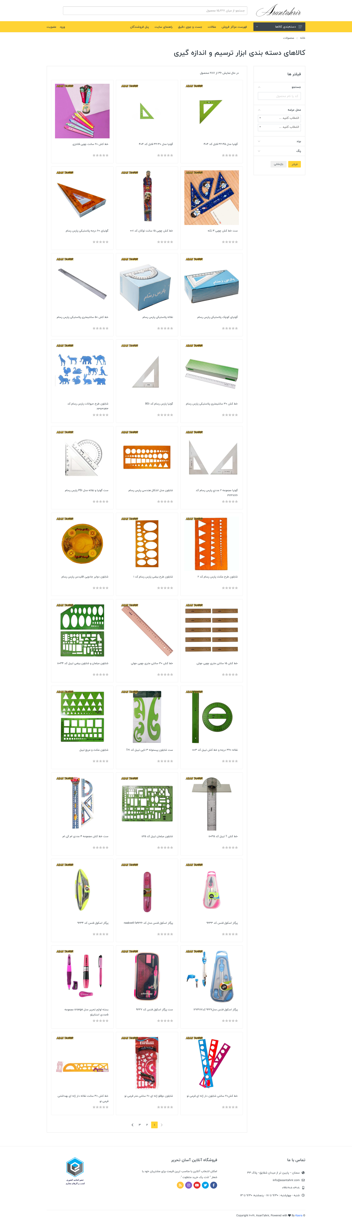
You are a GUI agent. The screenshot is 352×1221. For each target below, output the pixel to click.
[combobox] (279, 118)
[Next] (132, 1125)
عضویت (51, 26)
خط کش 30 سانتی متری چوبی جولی (152, 663)
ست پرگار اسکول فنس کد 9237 (154, 1009)
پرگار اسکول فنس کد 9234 (92, 922)
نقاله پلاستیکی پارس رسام (158, 317)
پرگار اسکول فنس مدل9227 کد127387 (216, 1009)
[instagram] (188, 1185)
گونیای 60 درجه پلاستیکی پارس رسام (87, 230)
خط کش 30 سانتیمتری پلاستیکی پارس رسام (212, 403)
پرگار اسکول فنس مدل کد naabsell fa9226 (148, 922)
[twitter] (205, 1185)
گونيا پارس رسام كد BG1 (159, 403)
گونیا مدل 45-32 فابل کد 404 (221, 144)
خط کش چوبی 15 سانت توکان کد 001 (151, 230)
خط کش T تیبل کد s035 (223, 836)
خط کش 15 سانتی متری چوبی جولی (217, 663)
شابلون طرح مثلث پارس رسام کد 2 (218, 576)
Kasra (298, 1215)
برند (299, 141)
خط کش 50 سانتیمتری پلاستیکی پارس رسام (82, 317)
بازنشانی (278, 164)
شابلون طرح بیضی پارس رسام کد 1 (153, 576)
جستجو (296, 86)
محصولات (288, 37)
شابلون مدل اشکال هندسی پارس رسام (151, 490)
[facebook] (213, 1185)
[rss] (180, 1185)
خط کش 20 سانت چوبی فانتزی (90, 144)
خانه (302, 37)
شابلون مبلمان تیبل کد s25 (157, 836)
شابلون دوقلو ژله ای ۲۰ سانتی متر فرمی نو (148, 1095)
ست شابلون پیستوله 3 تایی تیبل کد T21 (149, 749)
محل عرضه (294, 109)
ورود (62, 26)
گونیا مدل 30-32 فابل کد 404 (156, 144)
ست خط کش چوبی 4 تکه (223, 230)
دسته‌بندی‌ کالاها (285, 26)
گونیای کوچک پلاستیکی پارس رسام (217, 317)
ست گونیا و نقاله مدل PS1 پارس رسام (86, 490)
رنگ (298, 150)
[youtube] (197, 1185)
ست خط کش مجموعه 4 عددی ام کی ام (85, 836)
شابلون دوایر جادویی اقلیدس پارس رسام (85, 576)
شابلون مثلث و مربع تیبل (93, 749)
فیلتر (294, 164)
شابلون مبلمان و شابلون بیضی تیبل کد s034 (82, 663)
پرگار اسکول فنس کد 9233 (222, 922)
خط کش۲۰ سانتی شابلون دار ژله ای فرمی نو (212, 1095)
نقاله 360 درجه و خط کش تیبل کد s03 (215, 749)
